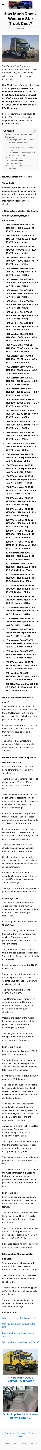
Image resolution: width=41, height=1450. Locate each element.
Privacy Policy (10, 1433)
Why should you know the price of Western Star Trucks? (22, 154)
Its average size (15, 163)
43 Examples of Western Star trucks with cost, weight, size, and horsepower (22, 142)
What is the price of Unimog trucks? (19, 1318)
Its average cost (15, 158)
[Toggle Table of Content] (34, 131)
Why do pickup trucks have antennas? (20, 1342)
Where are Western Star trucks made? (21, 149)
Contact (25, 1433)
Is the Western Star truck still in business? (21, 167)
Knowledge (20, 28)
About (19, 1433)
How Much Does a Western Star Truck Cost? (18, 135)
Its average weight (16, 161)
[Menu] (3, 4)
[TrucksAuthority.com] (20, 4)
